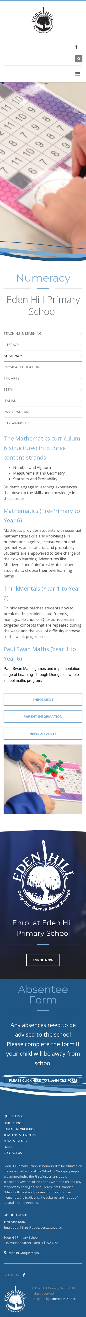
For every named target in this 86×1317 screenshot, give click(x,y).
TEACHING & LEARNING (20, 1135)
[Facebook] (76, 47)
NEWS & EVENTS (15, 1141)
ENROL (8, 1147)
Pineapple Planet (62, 1299)
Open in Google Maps (23, 1253)
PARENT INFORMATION (20, 1129)
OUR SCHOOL (13, 1123)
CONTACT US (13, 1152)
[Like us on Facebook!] (23, 1274)
